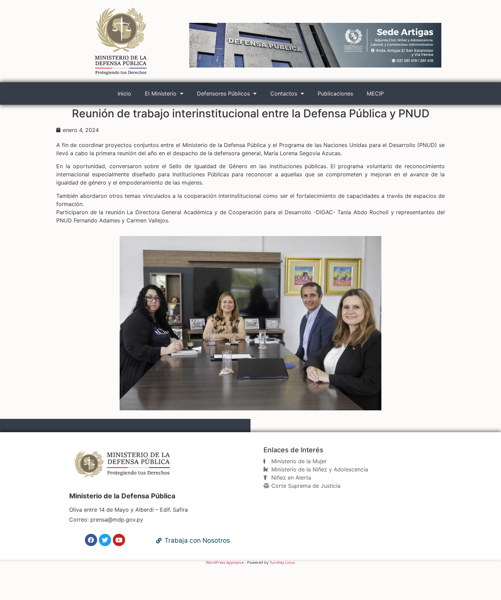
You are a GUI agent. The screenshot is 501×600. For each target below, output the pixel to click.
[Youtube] (119, 540)
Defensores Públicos (223, 93)
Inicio (124, 93)
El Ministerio (161, 93)
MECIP (375, 93)
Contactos (283, 93)
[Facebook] (91, 540)
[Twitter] (105, 540)
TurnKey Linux (282, 562)
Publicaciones (335, 93)
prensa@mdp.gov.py (116, 519)
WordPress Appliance (225, 562)
